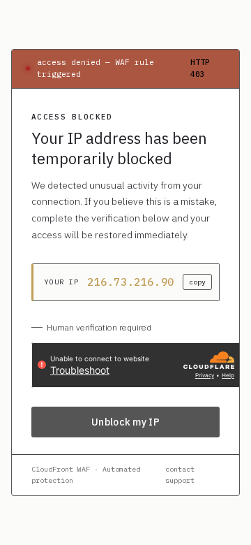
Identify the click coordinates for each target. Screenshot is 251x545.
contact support (180, 475)
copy (197, 281)
